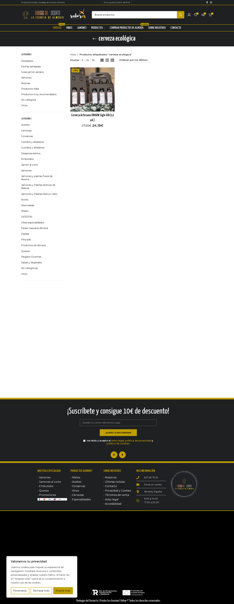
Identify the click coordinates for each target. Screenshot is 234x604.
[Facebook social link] (207, 2)
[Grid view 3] (107, 60)
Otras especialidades (32, 222)
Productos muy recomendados (38, 94)
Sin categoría (28, 99)
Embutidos (27, 159)
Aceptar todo (63, 590)
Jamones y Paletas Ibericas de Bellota (38, 187)
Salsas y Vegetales (31, 262)
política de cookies (118, 443)
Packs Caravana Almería (34, 228)
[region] (41, 577)
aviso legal (117, 440)
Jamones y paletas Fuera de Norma (37, 178)
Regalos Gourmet (31, 256)
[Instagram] (114, 454)
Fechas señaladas (31, 66)
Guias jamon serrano (32, 72)
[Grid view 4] (112, 60)
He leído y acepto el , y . (119, 442)
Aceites (25, 124)
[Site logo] (42, 14)
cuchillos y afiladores (32, 142)
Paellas (25, 234)
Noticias (25, 83)
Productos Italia (30, 88)
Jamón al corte (29, 164)
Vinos (24, 105)
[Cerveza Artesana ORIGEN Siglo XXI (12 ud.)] (92, 89)
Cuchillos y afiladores (32, 147)
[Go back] (95, 39)
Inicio (73, 54)
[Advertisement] (43, 333)
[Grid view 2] (102, 60)
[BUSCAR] (180, 14)
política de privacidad (138, 440)
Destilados (27, 61)
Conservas (27, 136)
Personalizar (20, 590)
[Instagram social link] (211, 2)
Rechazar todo (41, 590)
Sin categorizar (29, 268)
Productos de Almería (33, 245)
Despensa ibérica (30, 153)
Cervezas (26, 130)
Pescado (26, 239)
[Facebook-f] (122, 454)
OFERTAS (26, 216)
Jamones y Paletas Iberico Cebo (39, 194)
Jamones (26, 77)
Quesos (25, 251)
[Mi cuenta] (189, 15)
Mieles (24, 211)
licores (24, 199)
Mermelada (27, 205)
